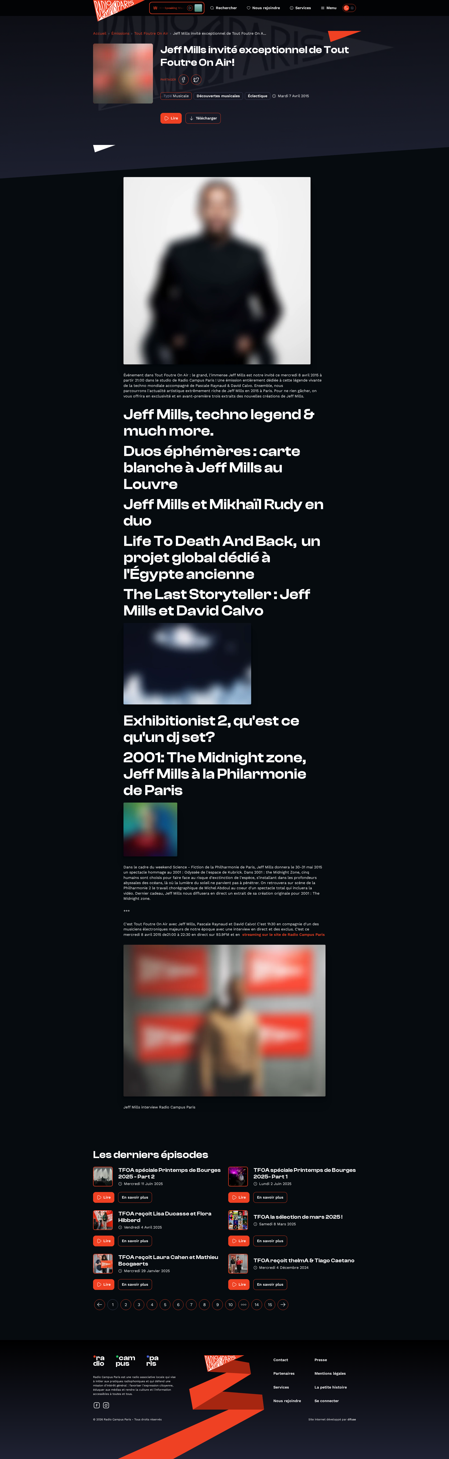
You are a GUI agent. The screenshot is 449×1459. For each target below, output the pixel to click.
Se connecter (327, 1401)
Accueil (99, 33)
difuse (352, 1419)
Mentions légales (330, 1373)
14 (257, 1304)
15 (270, 1304)
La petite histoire (331, 1387)
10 (230, 1304)
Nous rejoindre (266, 8)
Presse (321, 1360)
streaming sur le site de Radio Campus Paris (283, 934)
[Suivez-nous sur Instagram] (106, 1406)
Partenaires (284, 1373)
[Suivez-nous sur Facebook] (97, 1406)
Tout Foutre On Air (151, 33)
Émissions (120, 33)
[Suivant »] (283, 1305)
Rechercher (226, 8)
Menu (331, 8)
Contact (280, 1360)
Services (303, 8)
